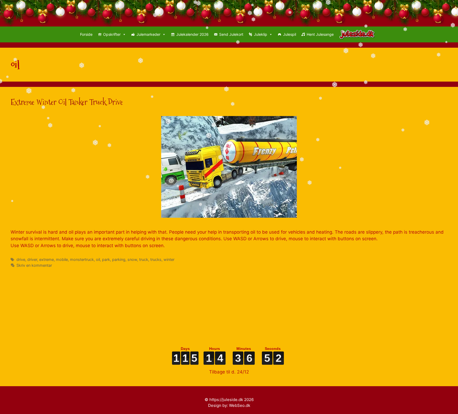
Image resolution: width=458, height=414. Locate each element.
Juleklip (260, 34)
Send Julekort (231, 34)
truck (143, 259)
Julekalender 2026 (192, 34)
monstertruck (82, 259)
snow (132, 259)
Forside (86, 34)
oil (98, 259)
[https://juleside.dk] (358, 34)
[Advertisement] (170, 305)
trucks (155, 259)
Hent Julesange (320, 34)
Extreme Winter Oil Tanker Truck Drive (67, 102)
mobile (62, 259)
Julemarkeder (148, 34)
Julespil (289, 34)
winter (169, 259)
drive (20, 259)
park (106, 259)
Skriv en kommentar (34, 265)
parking (118, 259)
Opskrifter (112, 34)
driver (32, 259)
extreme (46, 259)
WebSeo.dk (239, 405)
